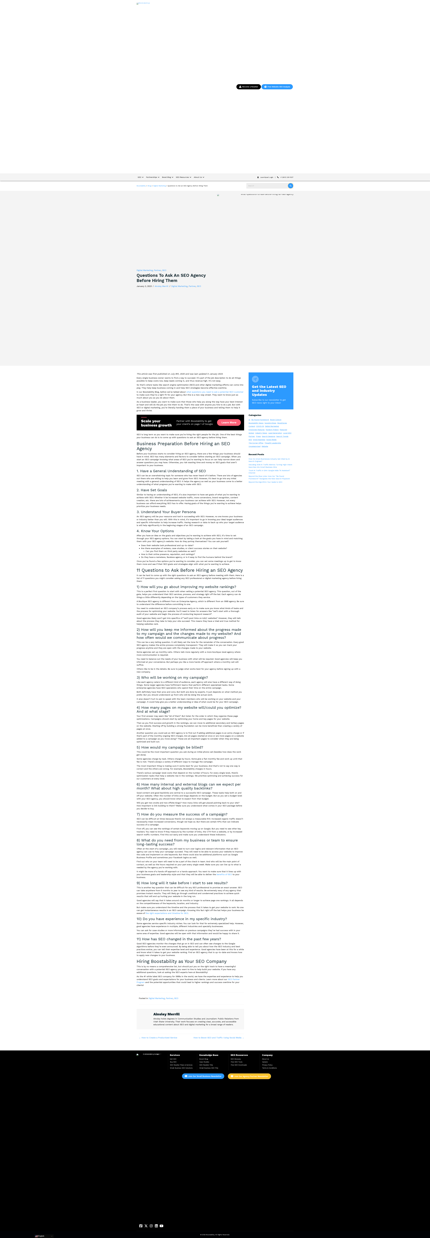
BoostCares (282, 423)
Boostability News (256, 423)
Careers (265, 1062)
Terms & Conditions (269, 1068)
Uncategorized (254, 446)
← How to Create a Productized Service (158, 1037)
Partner (157, 270)
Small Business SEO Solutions (181, 1068)
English (41, 1236)
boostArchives (270, 423)
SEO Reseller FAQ (206, 1065)
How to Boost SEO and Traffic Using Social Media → (219, 1037)
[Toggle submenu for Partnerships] (158, 177)
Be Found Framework (260, 420)
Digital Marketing (145, 270)
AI (249, 420)
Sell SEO (173, 1059)
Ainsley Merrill (161, 286)
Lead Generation (275, 433)
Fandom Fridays (272, 430)
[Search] (290, 186)
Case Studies (204, 1062)
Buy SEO (173, 1062)
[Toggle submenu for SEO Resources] (190, 177)
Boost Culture (275, 420)
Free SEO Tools (236, 1062)
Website (265, 446)
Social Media (271, 440)
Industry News (261, 433)
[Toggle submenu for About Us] (203, 177)
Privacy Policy (267, 1065)
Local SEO (287, 433)
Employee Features (257, 430)
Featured (283, 430)
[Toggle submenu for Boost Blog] (172, 177)
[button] (141, 1226)
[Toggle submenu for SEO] (142, 177)
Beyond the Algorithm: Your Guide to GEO (265, 482)
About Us (265, 1059)
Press (258, 436)
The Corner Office (256, 443)
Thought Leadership (272, 443)
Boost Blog (203, 1059)
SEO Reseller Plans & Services (181, 1065)
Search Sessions (268, 436)
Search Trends (282, 436)
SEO (164, 270)
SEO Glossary (236, 1059)
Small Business (259, 440)
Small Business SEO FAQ (208, 1068)
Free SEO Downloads (239, 1065)
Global (251, 433)
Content (252, 426)
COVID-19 (260, 426)
